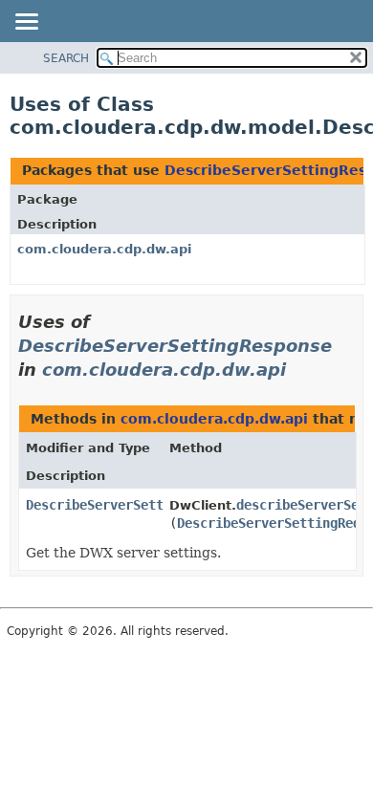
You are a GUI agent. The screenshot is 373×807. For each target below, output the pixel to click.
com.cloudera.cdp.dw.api (104, 249)
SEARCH (66, 58)
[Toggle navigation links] (26, 23)
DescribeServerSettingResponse (175, 346)
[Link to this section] (299, 370)
